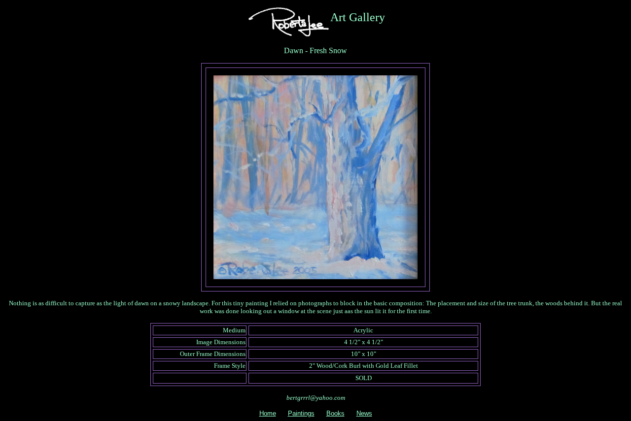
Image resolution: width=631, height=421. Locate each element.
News (364, 413)
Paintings (301, 413)
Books (335, 413)
